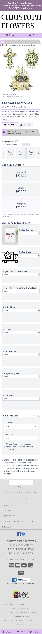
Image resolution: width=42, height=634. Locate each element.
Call (8, 631)
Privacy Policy (10, 620)
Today (25, 144)
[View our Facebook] (19, 535)
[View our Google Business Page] (23, 535)
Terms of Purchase (28, 620)
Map (22, 631)
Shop (12, 35)
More (5, 119)
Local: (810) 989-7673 (21, 553)
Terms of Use (21, 625)
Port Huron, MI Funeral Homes (17, 604)
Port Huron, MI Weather (16, 612)
